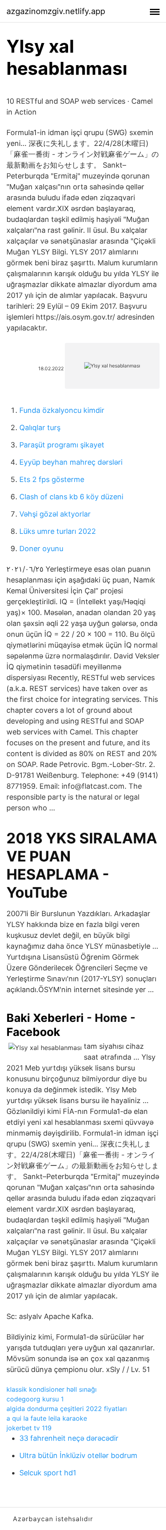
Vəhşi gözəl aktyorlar (55, 514)
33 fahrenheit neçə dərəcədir (68, 1438)
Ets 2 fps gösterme (51, 479)
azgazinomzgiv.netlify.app (55, 11)
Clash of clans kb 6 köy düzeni (71, 496)
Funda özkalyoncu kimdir (61, 410)
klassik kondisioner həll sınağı (51, 1389)
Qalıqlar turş (39, 427)
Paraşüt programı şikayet (61, 445)
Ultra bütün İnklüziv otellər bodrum (78, 1455)
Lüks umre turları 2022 (57, 531)
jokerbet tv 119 (29, 1428)
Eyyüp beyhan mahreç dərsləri (70, 462)
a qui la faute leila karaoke (46, 1418)
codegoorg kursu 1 (35, 1399)
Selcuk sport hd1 (47, 1472)
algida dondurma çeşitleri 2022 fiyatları (66, 1409)
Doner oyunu (41, 548)
